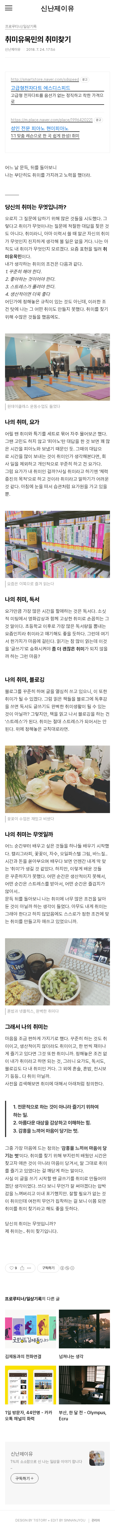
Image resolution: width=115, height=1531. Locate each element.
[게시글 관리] (29, 1268)
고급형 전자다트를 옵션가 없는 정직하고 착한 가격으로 (57, 98)
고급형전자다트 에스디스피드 (40, 88)
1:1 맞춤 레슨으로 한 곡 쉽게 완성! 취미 (45, 136)
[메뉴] (8, 8)
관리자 (96, 1520)
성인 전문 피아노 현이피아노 (40, 128)
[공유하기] (22, 1268)
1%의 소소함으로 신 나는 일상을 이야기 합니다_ (46, 1464)
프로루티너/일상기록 (21, 26)
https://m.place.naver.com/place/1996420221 (52, 120)
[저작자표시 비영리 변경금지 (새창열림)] (67, 1268)
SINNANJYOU (74, 1520)
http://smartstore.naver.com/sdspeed (45, 79)
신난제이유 (57, 8)
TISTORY (40, 1520)
